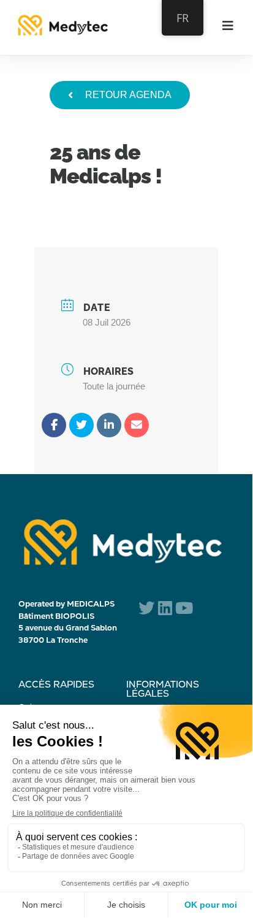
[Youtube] (184, 607)
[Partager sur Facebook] (54, 425)
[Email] (136, 425)
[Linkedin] (109, 425)
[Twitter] (146, 607)
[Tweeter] (81, 425)
